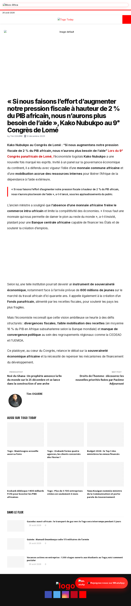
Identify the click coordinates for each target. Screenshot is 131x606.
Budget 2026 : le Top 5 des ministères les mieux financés (103, 452)
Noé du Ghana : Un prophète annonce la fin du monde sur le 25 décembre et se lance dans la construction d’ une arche (34, 380)
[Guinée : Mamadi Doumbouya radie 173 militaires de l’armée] (15, 544)
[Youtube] (128, 12)
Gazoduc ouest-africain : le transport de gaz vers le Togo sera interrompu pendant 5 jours (74, 521)
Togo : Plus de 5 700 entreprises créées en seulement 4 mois (65, 492)
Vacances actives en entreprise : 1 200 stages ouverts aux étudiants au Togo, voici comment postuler (75, 559)
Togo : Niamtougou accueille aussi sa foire (22, 452)
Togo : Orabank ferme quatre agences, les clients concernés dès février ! (64, 454)
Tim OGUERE (16, 136)
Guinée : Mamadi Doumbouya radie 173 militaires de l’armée (58, 539)
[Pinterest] (124, 12)
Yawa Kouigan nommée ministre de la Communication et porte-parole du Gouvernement (104, 494)
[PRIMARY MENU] (4, 19)
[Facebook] (114, 12)
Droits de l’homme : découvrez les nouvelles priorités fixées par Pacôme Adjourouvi (100, 380)
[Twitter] (118, 12)
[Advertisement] (65, 258)
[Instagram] (121, 12)
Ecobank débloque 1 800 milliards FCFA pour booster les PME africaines (25, 494)
